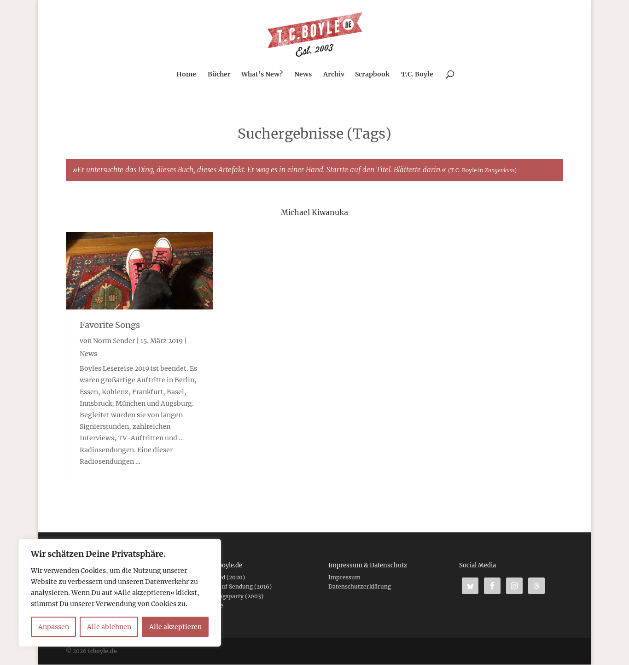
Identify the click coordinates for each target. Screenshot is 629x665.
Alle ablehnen (109, 627)
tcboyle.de (102, 651)
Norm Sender (114, 341)
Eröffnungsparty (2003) (230, 596)
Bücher (219, 74)
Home (186, 74)
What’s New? (262, 74)
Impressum (344, 577)
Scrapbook (372, 74)
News (303, 74)
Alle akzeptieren (175, 627)
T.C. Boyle (417, 74)
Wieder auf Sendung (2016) (234, 586)
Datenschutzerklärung (359, 586)
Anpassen (53, 627)
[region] (119, 593)
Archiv (333, 74)
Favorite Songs (110, 325)
